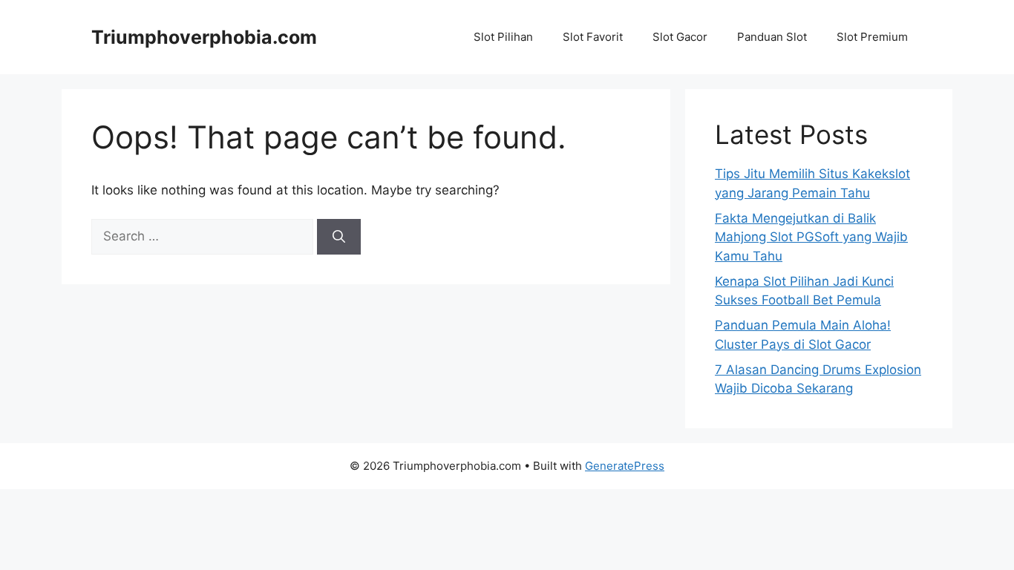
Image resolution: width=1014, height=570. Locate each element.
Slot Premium (872, 37)
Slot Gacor (679, 37)
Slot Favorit (593, 37)
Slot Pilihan (503, 37)
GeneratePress (624, 466)
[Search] (339, 237)
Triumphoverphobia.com (204, 37)
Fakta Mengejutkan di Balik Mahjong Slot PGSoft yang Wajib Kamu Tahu (811, 237)
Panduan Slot (772, 37)
